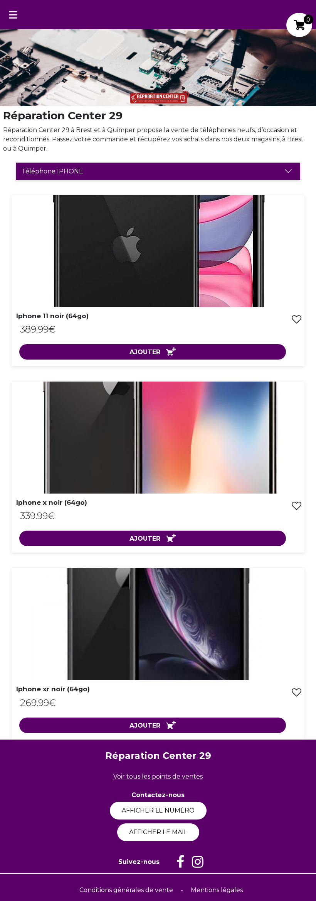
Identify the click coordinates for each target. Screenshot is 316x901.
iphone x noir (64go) (51, 502)
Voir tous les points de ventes (158, 776)
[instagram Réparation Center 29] (193, 862)
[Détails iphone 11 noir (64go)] (158, 250)
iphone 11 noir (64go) (52, 316)
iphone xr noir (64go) (53, 689)
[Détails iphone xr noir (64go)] (158, 624)
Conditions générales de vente (127, 890)
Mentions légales (217, 890)
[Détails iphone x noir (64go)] (158, 437)
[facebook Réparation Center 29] (176, 862)
